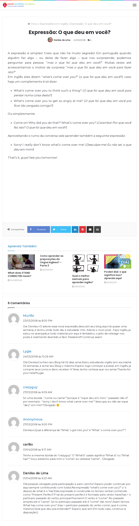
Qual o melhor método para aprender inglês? (82, 279)
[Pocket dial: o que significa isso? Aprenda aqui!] (117, 261)
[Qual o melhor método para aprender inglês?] (85, 263)
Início (34, 23)
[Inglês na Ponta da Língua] (19, 5)
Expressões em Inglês (54, 23)
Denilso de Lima (62, 40)
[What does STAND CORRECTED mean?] (21, 262)
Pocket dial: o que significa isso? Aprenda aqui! (115, 275)
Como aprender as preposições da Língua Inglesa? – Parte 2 (51, 260)
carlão (28, 444)
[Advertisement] (69, 191)
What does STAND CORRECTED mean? (19, 274)
